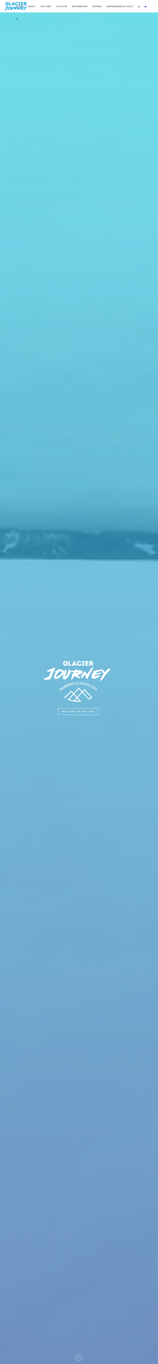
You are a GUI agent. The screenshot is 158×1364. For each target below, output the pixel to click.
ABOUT (32, 6)
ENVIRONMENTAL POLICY (119, 6)
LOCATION (61, 6)
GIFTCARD (45, 6)
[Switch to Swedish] (17, 18)
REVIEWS (96, 6)
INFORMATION (79, 6)
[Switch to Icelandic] (145, 6)
